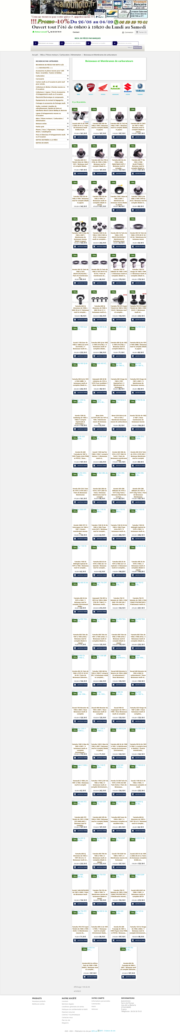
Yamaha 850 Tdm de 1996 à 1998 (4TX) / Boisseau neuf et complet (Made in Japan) (119, 639)
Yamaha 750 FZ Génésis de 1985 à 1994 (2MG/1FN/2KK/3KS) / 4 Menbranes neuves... (119, 893)
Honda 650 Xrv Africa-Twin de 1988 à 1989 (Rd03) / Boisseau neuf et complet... (90, 966)
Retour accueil (41, 32)
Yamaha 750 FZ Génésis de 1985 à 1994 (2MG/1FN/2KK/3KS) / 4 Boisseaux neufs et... (138, 601)
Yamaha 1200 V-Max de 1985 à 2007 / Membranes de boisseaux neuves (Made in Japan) (80, 237)
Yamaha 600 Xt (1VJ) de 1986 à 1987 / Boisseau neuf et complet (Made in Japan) (119, 126)
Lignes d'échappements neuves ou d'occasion (48, 114)
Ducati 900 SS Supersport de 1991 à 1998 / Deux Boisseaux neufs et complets (119, 711)
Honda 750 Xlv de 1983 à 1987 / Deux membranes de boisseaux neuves (138, 419)
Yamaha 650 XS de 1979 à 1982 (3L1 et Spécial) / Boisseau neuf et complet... (99, 565)
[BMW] (78, 87)
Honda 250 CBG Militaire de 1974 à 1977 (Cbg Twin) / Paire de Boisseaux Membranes (138, 493)
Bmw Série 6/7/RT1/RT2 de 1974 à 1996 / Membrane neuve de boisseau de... (99, 420)
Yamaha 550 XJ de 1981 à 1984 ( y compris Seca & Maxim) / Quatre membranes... (138, 747)
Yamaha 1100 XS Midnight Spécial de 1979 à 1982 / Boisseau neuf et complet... (80, 565)
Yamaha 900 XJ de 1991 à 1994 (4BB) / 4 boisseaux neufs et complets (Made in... (80, 382)
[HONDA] (103, 87)
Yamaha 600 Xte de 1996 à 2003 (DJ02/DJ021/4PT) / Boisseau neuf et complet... (119, 164)
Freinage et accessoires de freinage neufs (50, 103)
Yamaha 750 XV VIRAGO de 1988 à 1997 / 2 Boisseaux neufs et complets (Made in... (119, 272)
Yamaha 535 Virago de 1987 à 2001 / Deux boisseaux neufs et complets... (138, 711)
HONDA (103, 94)
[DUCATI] (90, 87)
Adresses (95, 1009)
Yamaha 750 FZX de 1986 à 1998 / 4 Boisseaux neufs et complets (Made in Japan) (100, 200)
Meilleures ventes (38, 1004)
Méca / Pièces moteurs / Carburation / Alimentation (50, 119)
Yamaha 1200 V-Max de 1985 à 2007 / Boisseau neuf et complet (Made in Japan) (99, 747)
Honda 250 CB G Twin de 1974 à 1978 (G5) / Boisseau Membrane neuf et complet (138, 455)
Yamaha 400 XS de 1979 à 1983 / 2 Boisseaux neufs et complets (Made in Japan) (138, 566)
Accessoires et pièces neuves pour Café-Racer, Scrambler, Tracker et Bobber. (50, 72)
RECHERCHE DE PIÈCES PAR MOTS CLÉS (50, 65)
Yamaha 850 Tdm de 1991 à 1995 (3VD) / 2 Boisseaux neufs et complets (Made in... (99, 638)
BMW (78, 94)
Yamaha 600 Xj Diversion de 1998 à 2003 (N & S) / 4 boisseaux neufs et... (99, 309)
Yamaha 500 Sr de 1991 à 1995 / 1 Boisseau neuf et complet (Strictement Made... (99, 930)
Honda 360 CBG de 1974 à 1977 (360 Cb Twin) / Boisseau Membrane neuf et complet (100, 493)
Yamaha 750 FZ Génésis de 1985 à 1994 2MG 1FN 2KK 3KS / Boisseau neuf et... (119, 601)
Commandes (96, 1004)
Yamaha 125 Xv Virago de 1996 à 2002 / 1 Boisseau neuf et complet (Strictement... (138, 930)
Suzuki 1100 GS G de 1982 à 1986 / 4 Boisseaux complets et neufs (138, 784)
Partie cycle (40, 127)
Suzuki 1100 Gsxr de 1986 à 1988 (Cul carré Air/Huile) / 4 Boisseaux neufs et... (80, 346)
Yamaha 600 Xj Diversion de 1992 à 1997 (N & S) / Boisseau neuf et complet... (138, 820)
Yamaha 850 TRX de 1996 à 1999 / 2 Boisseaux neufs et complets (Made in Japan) (100, 858)
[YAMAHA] (140, 87)
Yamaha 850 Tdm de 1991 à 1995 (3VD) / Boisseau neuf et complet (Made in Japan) (80, 639)
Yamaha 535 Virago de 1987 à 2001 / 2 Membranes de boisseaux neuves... (138, 382)
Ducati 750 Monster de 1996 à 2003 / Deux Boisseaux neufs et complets (80, 711)
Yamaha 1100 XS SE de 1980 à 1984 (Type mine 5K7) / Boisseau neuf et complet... (100, 528)
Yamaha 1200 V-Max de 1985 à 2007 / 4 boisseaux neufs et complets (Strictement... (80, 748)
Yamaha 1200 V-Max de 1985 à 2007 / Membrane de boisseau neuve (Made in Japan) (119, 200)
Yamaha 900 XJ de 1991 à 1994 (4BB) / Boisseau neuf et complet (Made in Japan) (138, 346)
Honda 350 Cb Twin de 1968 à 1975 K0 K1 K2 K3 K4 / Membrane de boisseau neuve (138, 236)
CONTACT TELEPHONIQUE (71, 1015)
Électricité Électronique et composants (50, 97)
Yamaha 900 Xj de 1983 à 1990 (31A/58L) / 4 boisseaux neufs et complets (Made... (99, 346)
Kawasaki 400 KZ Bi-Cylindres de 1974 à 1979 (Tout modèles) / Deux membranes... (100, 382)
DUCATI (91, 94)
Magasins (65, 1023)
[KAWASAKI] (115, 87)
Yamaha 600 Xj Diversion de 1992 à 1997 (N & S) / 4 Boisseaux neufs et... (80, 857)
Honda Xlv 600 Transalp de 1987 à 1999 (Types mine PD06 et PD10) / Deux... (80, 455)
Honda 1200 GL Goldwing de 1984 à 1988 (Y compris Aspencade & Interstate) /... (80, 420)
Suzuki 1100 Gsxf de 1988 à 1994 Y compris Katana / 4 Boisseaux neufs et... (100, 455)
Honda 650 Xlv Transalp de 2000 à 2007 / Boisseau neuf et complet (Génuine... (128, 966)
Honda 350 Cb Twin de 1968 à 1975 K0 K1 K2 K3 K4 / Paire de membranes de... (100, 272)
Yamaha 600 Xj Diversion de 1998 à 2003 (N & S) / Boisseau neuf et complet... (80, 309)
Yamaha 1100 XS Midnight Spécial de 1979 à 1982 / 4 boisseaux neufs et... (138, 528)
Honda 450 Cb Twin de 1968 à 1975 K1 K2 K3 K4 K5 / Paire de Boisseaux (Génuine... (80, 674)
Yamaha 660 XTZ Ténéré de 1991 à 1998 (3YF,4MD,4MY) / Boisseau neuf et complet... (80, 821)
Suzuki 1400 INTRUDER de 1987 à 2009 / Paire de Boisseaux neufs (80, 892)
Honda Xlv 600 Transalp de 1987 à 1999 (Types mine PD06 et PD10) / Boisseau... (119, 930)
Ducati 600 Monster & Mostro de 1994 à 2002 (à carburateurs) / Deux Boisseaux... (119, 674)
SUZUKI (128, 94)
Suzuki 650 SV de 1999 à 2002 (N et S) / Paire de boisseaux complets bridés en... (138, 857)
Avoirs (94, 1006)
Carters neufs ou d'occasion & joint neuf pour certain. (50, 83)
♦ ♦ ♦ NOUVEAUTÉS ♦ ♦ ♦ (44, 68)
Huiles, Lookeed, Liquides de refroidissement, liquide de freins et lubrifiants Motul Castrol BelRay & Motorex (51, 108)
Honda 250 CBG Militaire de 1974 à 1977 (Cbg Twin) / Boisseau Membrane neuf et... (119, 493)
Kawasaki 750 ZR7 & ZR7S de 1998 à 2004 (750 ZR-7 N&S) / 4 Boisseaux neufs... (99, 601)
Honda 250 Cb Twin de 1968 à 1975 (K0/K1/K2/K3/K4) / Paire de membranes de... (80, 273)
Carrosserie (40, 79)
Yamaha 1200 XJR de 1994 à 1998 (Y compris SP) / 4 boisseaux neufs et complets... (99, 674)
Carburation (40, 76)
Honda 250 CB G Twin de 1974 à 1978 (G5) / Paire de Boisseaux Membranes (80, 492)
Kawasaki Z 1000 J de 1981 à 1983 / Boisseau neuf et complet (80, 783)
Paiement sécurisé (68, 1012)
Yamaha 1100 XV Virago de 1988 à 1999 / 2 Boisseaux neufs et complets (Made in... (138, 272)
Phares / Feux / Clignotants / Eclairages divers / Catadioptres (50, 131)
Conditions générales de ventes (73, 1007)
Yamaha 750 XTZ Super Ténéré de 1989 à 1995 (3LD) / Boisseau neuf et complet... (119, 309)
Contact (76, 32)
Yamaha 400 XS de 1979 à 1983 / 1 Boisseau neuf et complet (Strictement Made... (80, 602)
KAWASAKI (115, 94)
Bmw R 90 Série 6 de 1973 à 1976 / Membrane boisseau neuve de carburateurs (119, 419)
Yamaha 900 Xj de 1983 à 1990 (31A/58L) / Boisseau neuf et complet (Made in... (119, 346)
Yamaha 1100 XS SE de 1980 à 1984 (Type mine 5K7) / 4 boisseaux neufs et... (119, 528)
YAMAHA (140, 94)
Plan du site (66, 1020)
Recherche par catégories (47, 61)
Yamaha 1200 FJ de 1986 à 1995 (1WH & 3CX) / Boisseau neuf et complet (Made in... (138, 199)
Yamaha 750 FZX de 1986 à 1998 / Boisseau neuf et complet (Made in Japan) (80, 199)
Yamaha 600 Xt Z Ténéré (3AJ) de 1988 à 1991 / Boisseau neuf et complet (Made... (80, 163)
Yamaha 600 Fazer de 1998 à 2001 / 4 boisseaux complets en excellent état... (119, 820)
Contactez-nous (67, 1017)
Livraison (65, 1001)
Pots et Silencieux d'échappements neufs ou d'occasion (50, 136)
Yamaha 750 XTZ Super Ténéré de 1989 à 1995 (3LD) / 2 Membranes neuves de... (80, 930)
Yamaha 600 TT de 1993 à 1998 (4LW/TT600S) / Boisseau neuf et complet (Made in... (138, 164)
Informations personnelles (101, 1001)
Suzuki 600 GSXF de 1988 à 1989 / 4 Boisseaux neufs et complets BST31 (138, 893)
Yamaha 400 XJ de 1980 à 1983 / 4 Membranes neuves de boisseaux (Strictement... (119, 747)
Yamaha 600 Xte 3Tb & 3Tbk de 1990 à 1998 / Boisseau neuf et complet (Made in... (100, 163)
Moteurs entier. (41, 124)
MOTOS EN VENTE (42, 143)
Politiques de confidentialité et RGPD (75, 1009)
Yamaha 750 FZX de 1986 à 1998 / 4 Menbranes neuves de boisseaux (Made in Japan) (100, 894)
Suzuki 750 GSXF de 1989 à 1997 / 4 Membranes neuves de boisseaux (119, 857)
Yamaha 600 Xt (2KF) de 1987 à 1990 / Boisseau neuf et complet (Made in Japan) (138, 127)
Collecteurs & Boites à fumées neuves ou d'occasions (50, 88)
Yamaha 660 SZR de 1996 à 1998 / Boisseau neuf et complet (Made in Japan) (99, 820)
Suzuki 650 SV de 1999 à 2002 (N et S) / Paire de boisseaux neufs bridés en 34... (80, 126)
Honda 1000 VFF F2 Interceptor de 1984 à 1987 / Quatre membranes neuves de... (80, 529)
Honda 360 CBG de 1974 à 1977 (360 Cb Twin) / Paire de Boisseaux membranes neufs (119, 456)
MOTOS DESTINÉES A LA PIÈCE (47, 140)
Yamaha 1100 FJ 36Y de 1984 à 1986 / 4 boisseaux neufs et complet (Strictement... (99, 784)
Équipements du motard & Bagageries (49, 100)
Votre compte (98, 998)
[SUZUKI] (127, 87)
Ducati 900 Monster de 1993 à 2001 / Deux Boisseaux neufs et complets (100, 711)
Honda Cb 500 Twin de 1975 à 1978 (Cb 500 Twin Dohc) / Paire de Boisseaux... (119, 784)
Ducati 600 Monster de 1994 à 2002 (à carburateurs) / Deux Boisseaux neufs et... (138, 674)
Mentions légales (68, 1004)
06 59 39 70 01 (54, 32)
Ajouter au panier (80, 137)
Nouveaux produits (39, 1001)
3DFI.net (94, 1031)
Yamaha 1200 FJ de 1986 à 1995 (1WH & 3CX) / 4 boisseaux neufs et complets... (99, 236)
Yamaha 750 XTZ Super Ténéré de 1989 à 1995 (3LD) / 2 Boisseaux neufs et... (138, 309)
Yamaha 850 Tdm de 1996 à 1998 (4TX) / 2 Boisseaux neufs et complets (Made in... (138, 638)
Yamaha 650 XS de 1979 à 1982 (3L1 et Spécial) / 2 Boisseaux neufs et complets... (119, 565)
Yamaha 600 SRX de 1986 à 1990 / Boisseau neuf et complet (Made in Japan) (99, 126)
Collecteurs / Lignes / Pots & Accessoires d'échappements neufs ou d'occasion (50, 93)
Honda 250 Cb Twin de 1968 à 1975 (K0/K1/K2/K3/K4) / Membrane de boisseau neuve (119, 237)
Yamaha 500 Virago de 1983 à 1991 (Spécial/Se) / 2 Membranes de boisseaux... (119, 383)
